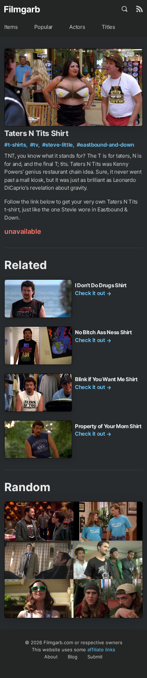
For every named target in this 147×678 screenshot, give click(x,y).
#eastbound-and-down (105, 144)
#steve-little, (59, 144)
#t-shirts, (16, 144)
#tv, (35, 144)
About (51, 656)
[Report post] (136, 55)
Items (10, 26)
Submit (95, 656)
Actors (77, 26)
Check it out (93, 293)
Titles (108, 26)
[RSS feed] (139, 9)
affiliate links (101, 649)
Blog (72, 656)
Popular (43, 26)
